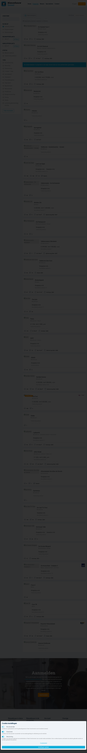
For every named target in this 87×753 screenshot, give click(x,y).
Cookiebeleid (43, 743)
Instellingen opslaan (43, 747)
